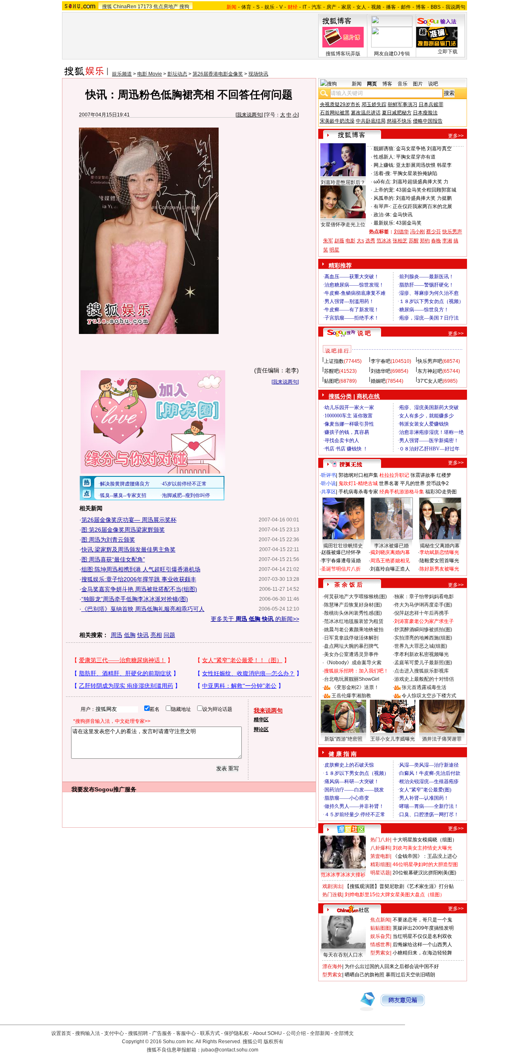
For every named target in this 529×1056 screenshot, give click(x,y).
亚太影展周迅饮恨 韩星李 (424, 165)
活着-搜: (382, 173)
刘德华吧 (381, 371)
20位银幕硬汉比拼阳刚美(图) (424, 873)
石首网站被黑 (335, 113)
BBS (436, 7)
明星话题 (380, 873)
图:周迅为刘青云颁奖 (108, 539)
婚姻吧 (378, 381)
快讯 (143, 635)
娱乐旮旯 (380, 936)
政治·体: (382, 215)
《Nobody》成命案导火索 (352, 662)
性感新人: (384, 157)
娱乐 (269, 7)
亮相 (156, 635)
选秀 (370, 241)
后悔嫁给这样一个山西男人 (422, 944)
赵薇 (339, 241)
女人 (361, 7)
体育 (246, 7)
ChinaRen (124, 6)
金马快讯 (402, 215)
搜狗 (184, 6)
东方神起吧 (429, 371)
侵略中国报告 (428, 121)
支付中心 (114, 1033)
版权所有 (274, 1041)
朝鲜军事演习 (402, 104)
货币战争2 (437, 483)
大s (360, 241)
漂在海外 (332, 966)
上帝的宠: (384, 190)
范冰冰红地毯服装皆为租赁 (354, 621)
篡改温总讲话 (366, 113)
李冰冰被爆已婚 (391, 546)
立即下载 (448, 51)
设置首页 (61, 1033)
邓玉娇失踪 (374, 104)
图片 (418, 84)
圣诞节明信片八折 (341, 569)
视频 (376, 7)
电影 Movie (149, 74)
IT (305, 7)
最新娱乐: (384, 223)
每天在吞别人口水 (343, 955)
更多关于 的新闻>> (255, 619)
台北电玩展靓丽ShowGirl (351, 679)
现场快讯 (258, 74)
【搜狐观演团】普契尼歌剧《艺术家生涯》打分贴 (399, 886)
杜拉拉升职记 (394, 475)
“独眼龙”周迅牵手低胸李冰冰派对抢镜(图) (134, 599)
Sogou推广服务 (115, 789)
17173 (145, 6)
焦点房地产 (165, 6)
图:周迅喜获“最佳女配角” (113, 559)
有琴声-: (382, 206)
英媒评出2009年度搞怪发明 (423, 928)
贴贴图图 (380, 928)
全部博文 (344, 1033)
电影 (350, 241)
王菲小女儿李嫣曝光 (392, 739)
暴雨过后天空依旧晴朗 (410, 975)
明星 (334, 250)
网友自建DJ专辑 (392, 54)
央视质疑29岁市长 (340, 104)
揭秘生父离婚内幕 (440, 546)
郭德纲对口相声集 (358, 475)
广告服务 (162, 1033)
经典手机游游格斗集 (401, 492)
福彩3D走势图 (441, 492)
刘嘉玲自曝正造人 (390, 569)
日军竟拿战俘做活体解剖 (351, 638)
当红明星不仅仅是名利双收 (422, 936)
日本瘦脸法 (425, 113)
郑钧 (425, 241)
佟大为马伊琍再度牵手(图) (423, 605)
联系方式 (210, 1033)
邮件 (406, 7)
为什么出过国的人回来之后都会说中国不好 (392, 966)
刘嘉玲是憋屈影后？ (343, 182)
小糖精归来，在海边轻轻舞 (422, 953)
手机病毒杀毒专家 (358, 492)
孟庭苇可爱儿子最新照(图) (423, 662)
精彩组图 (380, 864)
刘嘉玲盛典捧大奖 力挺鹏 (424, 198)
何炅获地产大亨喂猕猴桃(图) (355, 596)
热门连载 (332, 894)
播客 (391, 7)
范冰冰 (383, 241)
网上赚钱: (384, 165)
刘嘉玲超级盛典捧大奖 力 (420, 182)
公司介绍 (296, 1033)
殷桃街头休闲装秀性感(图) (353, 613)
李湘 (447, 241)
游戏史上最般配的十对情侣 (424, 679)
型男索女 (380, 953)
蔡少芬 (433, 231)
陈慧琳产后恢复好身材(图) (353, 605)
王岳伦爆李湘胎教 (351, 695)
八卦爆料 (380, 848)
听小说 (328, 483)
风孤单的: (384, 198)
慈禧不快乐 (399, 121)
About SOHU (267, 1033)
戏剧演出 (332, 886)
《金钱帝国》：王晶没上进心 (425, 856)
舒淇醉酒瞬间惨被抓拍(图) (423, 629)
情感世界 (380, 944)
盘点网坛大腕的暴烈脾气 (351, 646)
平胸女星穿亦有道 (416, 157)
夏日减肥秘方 (397, 113)
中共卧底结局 (371, 121)
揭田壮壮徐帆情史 (343, 546)
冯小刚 (417, 231)
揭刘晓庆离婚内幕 (390, 552)
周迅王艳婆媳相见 (390, 561)
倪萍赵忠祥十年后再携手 (421, 613)
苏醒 (414, 241)
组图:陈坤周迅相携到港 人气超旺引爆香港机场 (140, 569)
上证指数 (334, 361)
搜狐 (107, 6)
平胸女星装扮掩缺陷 (415, 173)
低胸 (130, 635)
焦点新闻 (380, 920)
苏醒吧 (331, 371)
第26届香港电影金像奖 (218, 74)
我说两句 (455, 7)
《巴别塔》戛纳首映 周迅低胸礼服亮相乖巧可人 (143, 609)
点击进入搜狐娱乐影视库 (421, 671)
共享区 (328, 492)
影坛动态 (177, 74)
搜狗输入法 (87, 1033)
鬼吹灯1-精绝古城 (358, 483)
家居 (346, 7)
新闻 (357, 84)
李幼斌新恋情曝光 (439, 552)
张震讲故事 (422, 475)
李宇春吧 (381, 361)
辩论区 (261, 729)
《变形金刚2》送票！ (355, 687)
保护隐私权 (236, 1033)
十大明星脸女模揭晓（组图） (425, 840)
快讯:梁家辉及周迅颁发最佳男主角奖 (128, 549)
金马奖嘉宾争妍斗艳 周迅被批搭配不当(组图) (139, 589)
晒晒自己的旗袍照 (364, 975)
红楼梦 (443, 475)
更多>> (456, 136)
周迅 (116, 635)
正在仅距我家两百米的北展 (422, 206)
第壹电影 (380, 856)
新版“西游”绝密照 (343, 739)
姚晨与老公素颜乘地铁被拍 (354, 629)
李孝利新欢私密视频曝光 (421, 654)
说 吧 (364, 333)
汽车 (317, 7)
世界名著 (389, 483)
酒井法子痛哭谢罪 (442, 739)
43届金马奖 (409, 223)
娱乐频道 (122, 74)
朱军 (328, 241)
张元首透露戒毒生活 (424, 687)
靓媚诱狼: (384, 149)
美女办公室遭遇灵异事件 (351, 654)
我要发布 (83, 789)
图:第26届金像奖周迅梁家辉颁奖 (123, 529)
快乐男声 (452, 231)
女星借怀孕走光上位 (343, 224)
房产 (331, 7)
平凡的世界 (412, 483)
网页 (372, 84)
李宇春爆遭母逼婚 (341, 561)
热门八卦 (380, 840)
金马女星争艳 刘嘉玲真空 (424, 149)
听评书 (328, 475)
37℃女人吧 (430, 381)
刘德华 (401, 231)
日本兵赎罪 (431, 104)
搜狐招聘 (138, 1033)
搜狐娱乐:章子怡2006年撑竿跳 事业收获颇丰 (138, 579)
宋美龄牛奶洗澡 (337, 121)
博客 (421, 7)
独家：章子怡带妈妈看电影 (424, 596)
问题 (169, 635)
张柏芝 (400, 241)
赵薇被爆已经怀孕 (341, 552)
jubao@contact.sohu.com (229, 1050)
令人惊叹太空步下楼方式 (429, 695)
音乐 (402, 84)
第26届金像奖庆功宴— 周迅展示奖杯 (128, 519)
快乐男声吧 (429, 361)
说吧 (433, 84)
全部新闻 (320, 1033)
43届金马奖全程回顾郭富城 (426, 190)
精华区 (261, 719)
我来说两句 (249, 115)
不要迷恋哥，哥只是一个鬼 (422, 920)
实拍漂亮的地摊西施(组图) (423, 638)
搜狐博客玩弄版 (343, 54)
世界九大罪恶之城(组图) (420, 646)
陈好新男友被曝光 (439, 569)
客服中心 (186, 1033)
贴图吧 (331, 381)
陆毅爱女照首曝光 (439, 561)
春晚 (436, 241)
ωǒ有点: (382, 182)
